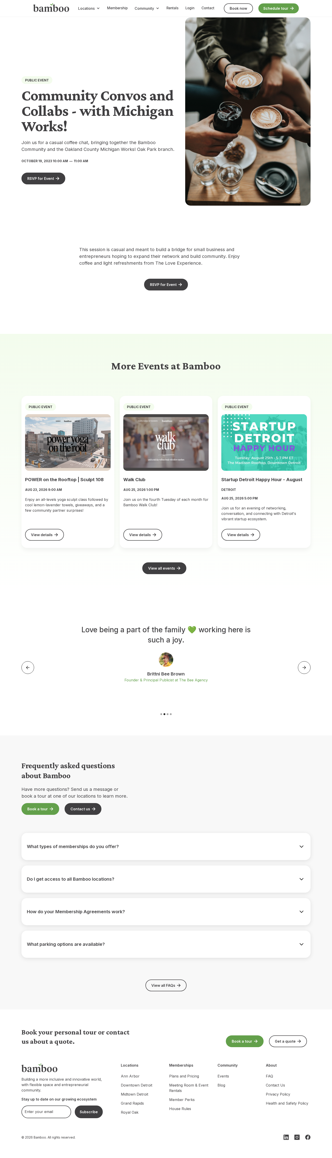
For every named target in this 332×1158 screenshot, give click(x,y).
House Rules (180, 1108)
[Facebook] (308, 1137)
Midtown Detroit (134, 1094)
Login (189, 8)
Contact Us (275, 1085)
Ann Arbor (130, 1076)
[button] (89, 8)
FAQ (269, 1076)
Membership (117, 8)
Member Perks (182, 1099)
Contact (207, 8)
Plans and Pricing (184, 1076)
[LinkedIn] (286, 1137)
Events (223, 1076)
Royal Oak (129, 1112)
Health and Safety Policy (287, 1103)
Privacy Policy (278, 1094)
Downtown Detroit (136, 1085)
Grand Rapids (132, 1103)
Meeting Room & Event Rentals (188, 1088)
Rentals (172, 8)
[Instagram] (297, 1137)
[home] (51, 8)
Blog (221, 1085)
